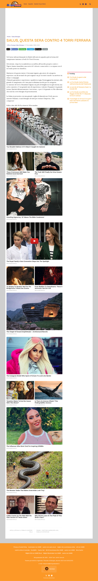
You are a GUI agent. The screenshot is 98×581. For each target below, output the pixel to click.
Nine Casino (79, 550)
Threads (39, 49)
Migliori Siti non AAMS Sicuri (34, 553)
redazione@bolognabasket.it (51, 563)
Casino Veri (41, 550)
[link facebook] (83, 4)
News (25, 4)
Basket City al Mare (40, 4)
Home (8, 36)
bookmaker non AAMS (34, 547)
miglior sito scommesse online (66, 547)
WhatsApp (22, 49)
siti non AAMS (80, 547)
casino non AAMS (69, 550)
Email (45, 49)
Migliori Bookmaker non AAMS (52, 553)
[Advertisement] (49, 24)
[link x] (80, 4)
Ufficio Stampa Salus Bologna (15, 45)
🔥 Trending (71, 73)
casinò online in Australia (22, 550)
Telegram (31, 49)
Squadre (30, 4)
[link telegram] (85, 4)
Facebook (14, 49)
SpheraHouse (52, 577)
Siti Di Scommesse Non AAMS (54, 550)
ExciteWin (34, 550)
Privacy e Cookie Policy (20, 547)
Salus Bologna (16, 36)
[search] (90, 4)
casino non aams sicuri (49, 547)
